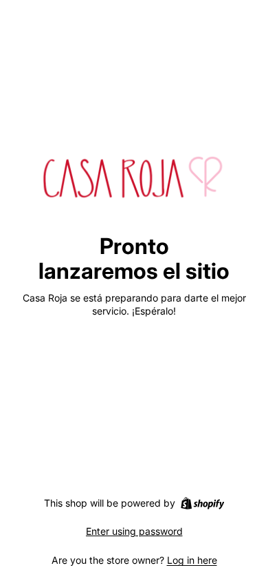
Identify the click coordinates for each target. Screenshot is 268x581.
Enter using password (134, 531)
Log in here (192, 560)
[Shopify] (202, 503)
